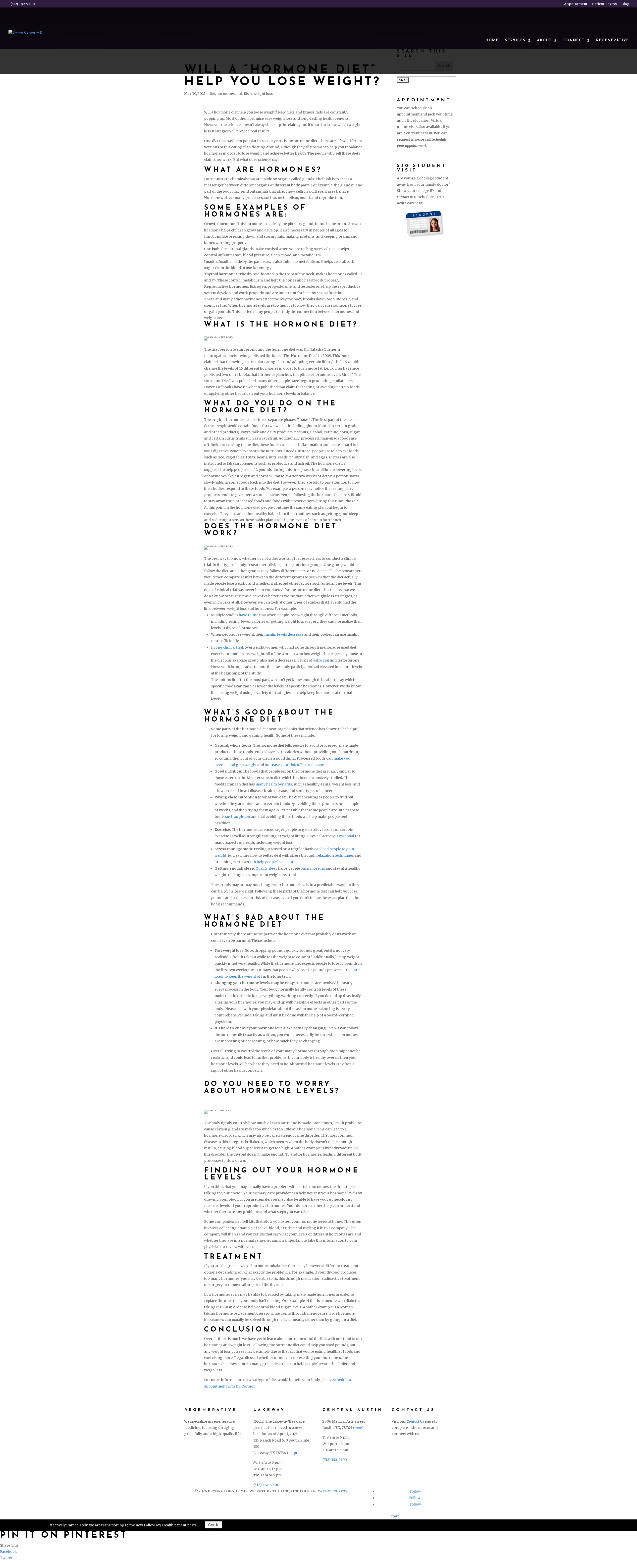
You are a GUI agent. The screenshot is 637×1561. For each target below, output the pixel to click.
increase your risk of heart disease (294, 765)
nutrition (244, 93)
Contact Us (415, 1421)
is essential (344, 836)
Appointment (575, 4)
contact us (405, 197)
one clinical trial (229, 647)
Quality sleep (266, 868)
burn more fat (313, 868)
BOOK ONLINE (418, 1445)
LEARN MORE (209, 1445)
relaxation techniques (335, 855)
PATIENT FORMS (421, 1455)
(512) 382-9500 (266, 1485)
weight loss (263, 93)
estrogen (321, 660)
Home (492, 40)
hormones (225, 93)
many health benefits (274, 784)
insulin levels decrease (284, 634)
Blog (625, 4)
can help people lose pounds (274, 862)
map (291, 1452)
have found (249, 615)
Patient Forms (604, 4)
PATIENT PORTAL (407, 1469)
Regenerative (612, 40)
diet (212, 93)
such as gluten (237, 816)
